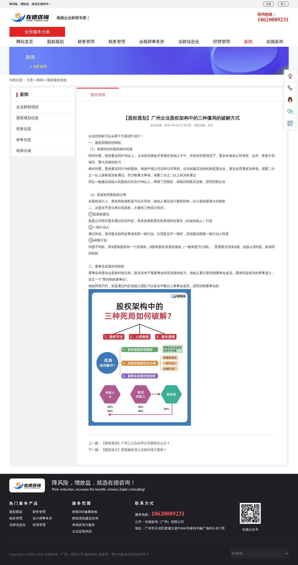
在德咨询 (274, 41)
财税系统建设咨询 (85, 518)
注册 (268, 4)
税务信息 (23, 129)
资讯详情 (97, 95)
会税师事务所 (151, 41)
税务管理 (116, 41)
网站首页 (24, 41)
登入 (283, 4)
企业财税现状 (27, 107)
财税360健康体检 (84, 512)
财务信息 (23, 140)
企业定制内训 (82, 531)
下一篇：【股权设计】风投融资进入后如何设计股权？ (127, 449)
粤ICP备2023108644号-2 (130, 554)
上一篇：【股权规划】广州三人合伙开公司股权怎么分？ (129, 443)
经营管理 (221, 41)
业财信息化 (188, 41)
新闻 (248, 41)
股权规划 (55, 41)
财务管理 (86, 41)
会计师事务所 (42, 518)
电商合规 (23, 151)
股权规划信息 (57, 80)
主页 (30, 80)
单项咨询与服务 (83, 525)
